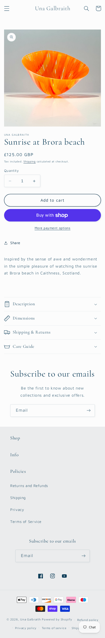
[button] (6, 8)
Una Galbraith (31, 619)
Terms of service (54, 628)
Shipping (29, 161)
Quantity (11, 171)
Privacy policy (25, 628)
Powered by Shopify (57, 619)
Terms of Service (26, 521)
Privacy (17, 509)
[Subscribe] (89, 410)
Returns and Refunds (29, 485)
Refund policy (87, 619)
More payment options (53, 228)
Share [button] (15, 243)
